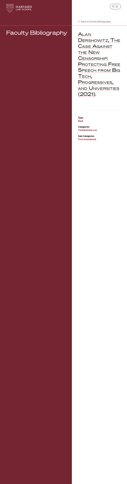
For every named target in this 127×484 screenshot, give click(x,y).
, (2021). (99, 64)
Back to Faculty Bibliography (96, 21)
